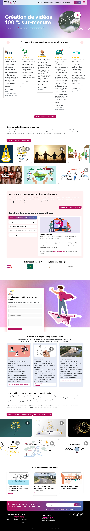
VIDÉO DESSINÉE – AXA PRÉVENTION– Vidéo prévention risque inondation (18, 488)
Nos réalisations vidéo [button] (48, 2)
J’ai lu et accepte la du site (61, 509)
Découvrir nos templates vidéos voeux (19, 414)
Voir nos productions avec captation (71, 380)
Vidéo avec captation (66, 359)
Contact (78, 2)
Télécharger (78, 505)
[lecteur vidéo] (23, 149)
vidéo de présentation (59, 251)
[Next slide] (81, 42)
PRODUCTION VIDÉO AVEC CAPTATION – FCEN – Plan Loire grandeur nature (44, 488)
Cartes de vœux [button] (66, 2)
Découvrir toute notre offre (42, 414)
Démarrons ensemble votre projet (70, 207)
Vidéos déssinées (11, 28)
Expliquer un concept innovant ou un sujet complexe (22, 222)
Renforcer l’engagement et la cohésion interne (21, 235)
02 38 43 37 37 (48, 517)
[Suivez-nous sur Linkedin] (77, 514)
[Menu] (84, 2)
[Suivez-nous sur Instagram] (81, 514)
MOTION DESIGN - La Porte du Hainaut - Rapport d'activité (70, 487)
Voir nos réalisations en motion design (18, 384)
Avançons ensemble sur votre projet (19, 140)
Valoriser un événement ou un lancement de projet (22, 230)
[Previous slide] (8, 42)
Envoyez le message (15, 329)
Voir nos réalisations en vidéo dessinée (42, 384)
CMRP (40, 528)
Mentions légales (46, 528)
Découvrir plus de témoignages (45, 116)
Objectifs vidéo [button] (58, 2)
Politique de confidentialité (57, 528)
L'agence (40, 2)
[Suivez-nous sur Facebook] (69, 514)
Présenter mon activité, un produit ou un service (21, 217)
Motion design (23, 28)
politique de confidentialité (64, 509)
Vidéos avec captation (36, 28)
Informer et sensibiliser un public (17, 226)
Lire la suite (10, 493)
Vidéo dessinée (38, 359)
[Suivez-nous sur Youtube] (73, 514)
